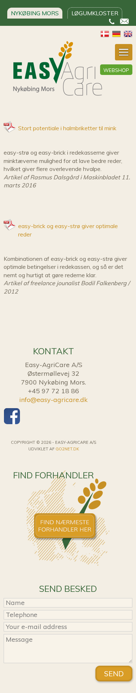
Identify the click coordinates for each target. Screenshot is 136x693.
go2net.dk (67, 448)
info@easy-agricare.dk (53, 399)
